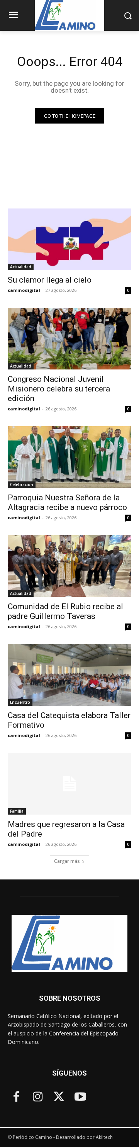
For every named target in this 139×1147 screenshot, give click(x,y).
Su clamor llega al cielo (50, 280)
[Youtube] (80, 1097)
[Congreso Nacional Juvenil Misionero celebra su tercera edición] (69, 338)
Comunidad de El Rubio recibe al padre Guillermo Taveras (65, 611)
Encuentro (20, 702)
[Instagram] (37, 1097)
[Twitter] (59, 1097)
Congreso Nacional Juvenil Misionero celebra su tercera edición (59, 388)
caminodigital (24, 290)
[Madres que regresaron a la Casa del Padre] (69, 784)
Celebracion (21, 484)
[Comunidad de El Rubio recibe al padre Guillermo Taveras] (69, 566)
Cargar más (67, 861)
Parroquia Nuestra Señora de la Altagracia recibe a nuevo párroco (67, 502)
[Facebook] (16, 1097)
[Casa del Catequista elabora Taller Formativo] (69, 675)
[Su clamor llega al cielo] (69, 239)
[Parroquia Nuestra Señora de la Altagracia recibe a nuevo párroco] (69, 457)
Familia (17, 811)
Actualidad (20, 266)
